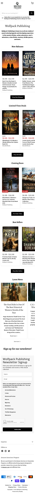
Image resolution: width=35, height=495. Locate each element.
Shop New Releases (17, 97)
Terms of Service (22, 487)
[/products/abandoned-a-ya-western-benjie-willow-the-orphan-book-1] (10, 122)
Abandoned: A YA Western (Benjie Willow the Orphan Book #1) (10, 142)
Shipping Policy (12, 487)
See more (17, 341)
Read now (13, 336)
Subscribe (17, 429)
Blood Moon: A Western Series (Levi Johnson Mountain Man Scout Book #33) (10, 200)
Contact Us (8, 485)
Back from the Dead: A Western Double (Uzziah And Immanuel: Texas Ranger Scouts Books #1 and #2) (9, 84)
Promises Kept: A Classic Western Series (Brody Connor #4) (9, 258)
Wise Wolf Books (6, 146)
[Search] (31, 13)
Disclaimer (25, 485)
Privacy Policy (16, 485)
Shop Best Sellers (17, 271)
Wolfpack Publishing (7, 90)
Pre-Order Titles (17, 214)
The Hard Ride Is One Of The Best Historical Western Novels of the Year (14, 308)
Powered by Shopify (17, 491)
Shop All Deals (17, 155)
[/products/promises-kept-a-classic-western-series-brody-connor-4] (10, 239)
